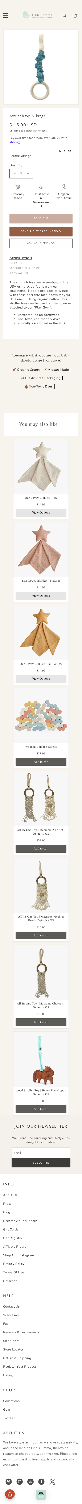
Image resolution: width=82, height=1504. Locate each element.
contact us (11, 1306)
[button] (6, 15)
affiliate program (16, 1247)
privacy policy (13, 1264)
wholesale (11, 1315)
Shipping (14, 130)
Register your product (19, 1367)
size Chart (11, 1341)
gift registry (12, 1238)
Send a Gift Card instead (41, 231)
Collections (11, 1401)
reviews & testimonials (21, 1332)
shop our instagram (18, 1255)
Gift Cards (11, 1229)
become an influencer (20, 1221)
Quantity (15, 165)
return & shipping (17, 1358)
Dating (8, 1375)
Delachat (10, 1281)
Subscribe (41, 1163)
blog (6, 1212)
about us (10, 1195)
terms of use (13, 1272)
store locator (13, 1349)
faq (6, 1324)
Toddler (9, 1418)
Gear (6, 1409)
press (7, 1204)
